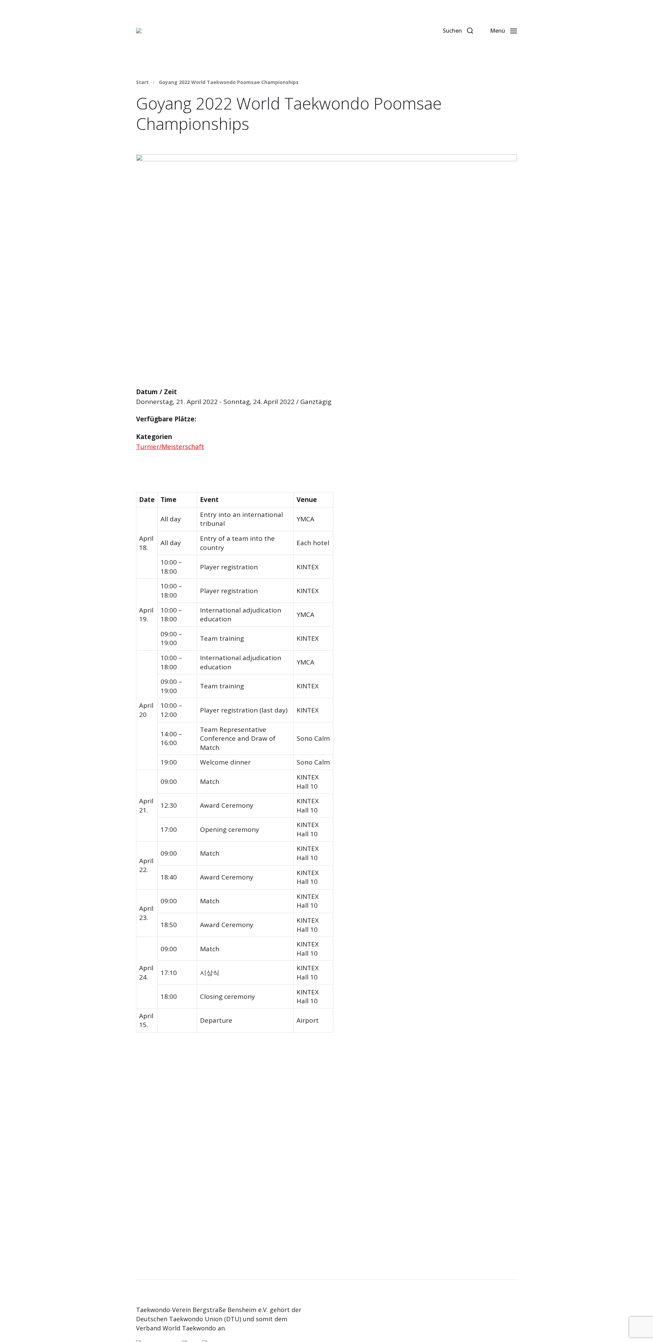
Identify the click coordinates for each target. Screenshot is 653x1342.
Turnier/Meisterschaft (170, 446)
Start (142, 82)
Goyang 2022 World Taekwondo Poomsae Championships (229, 82)
